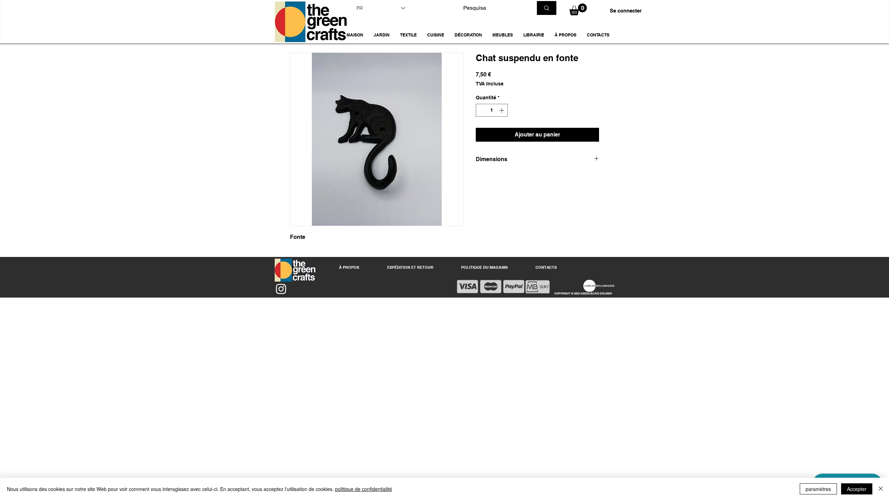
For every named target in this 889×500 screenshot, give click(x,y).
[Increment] (502, 110)
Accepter (856, 488)
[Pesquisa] (546, 8)
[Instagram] (281, 288)
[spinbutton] (491, 110)
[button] (381, 35)
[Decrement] (481, 110)
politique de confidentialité (363, 488)
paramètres (818, 488)
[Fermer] (880, 488)
